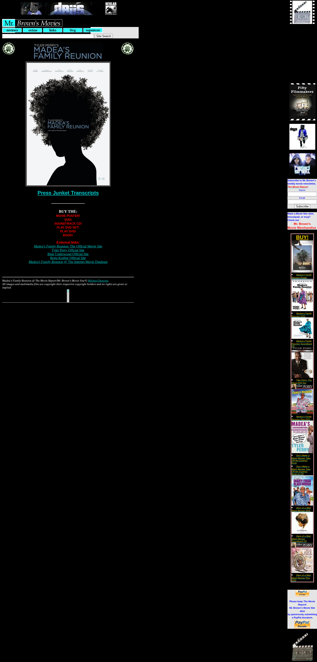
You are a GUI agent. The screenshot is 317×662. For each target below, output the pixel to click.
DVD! (68, 219)
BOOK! (68, 235)
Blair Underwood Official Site (68, 254)
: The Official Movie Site (68, 246)
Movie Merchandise (301, 227)
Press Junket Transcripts (68, 193)
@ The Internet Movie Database (68, 262)
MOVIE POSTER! (68, 216)
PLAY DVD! (68, 231)
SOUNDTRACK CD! (68, 223)
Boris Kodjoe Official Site (68, 258)
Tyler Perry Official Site (68, 250)
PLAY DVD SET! (68, 227)
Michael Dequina (98, 280)
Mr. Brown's (302, 223)
